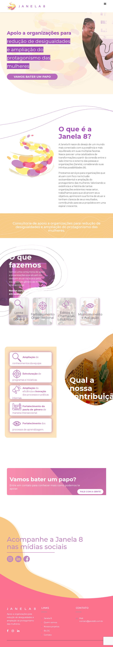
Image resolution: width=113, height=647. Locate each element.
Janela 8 (48, 618)
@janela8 (19, 559)
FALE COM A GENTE (90, 491)
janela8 (27, 559)
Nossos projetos (51, 627)
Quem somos (50, 622)
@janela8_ (11, 559)
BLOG (47, 631)
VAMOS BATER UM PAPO (32, 76)
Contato (48, 635)
